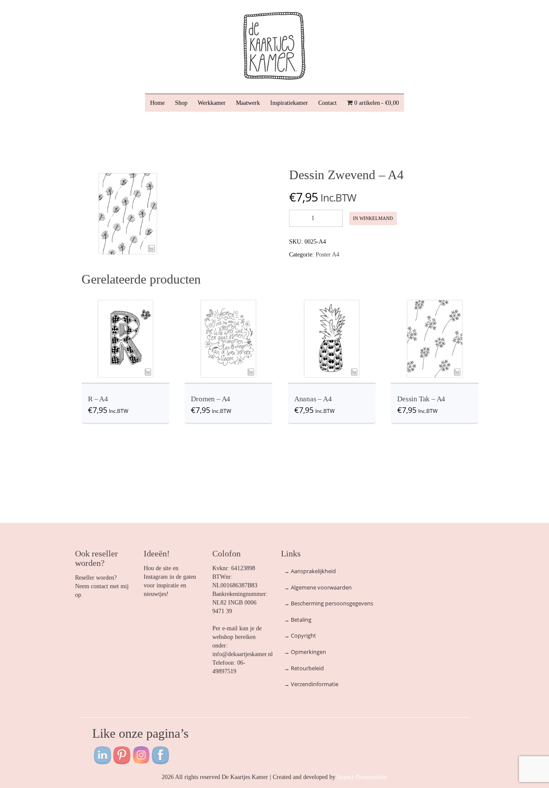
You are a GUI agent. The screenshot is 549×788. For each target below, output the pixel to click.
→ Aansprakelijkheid (310, 571)
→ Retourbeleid (304, 668)
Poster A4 (327, 254)
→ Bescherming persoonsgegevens (328, 603)
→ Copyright (300, 635)
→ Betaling (297, 619)
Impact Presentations (362, 777)
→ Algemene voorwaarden (318, 587)
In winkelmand (373, 218)
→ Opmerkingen (305, 652)
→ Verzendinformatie (311, 684)
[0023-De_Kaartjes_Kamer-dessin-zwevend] (127, 213)
